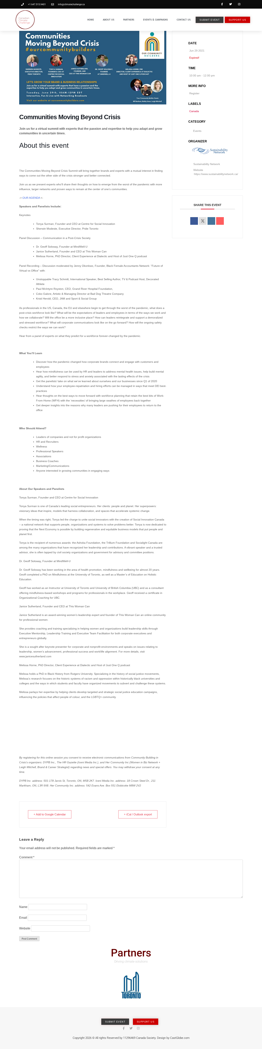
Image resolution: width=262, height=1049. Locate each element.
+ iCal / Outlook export (138, 814)
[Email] (220, 221)
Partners (128, 20)
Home (90, 20)
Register (194, 93)
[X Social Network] (203, 221)
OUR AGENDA (31, 197)
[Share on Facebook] (194, 221)
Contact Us (184, 20)
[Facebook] (222, 4)
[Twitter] (230, 4)
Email (23, 917)
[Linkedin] (211, 221)
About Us (108, 20)
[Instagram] (239, 4)
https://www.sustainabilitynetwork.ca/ (216, 174)
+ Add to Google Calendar (50, 814)
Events (197, 130)
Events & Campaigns (155, 20)
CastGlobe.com (179, 1038)
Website (24, 928)
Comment (26, 857)
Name (23, 907)
